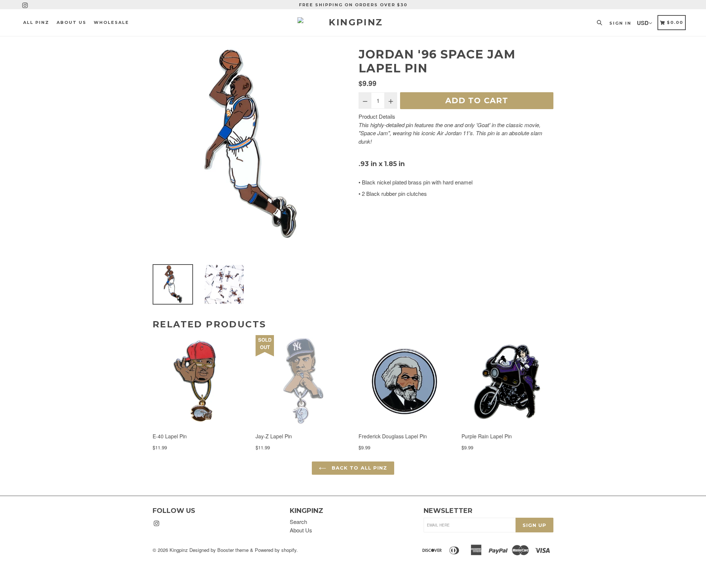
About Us (301, 530)
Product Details (377, 116)
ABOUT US (71, 22)
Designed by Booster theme (219, 549)
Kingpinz (179, 549)
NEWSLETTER (448, 511)
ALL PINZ (36, 22)
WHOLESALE (111, 22)
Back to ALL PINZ (358, 468)
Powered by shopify (275, 549)
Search (298, 521)
